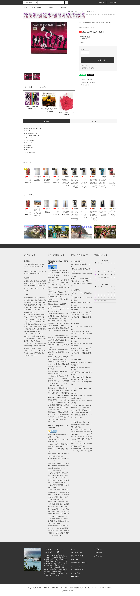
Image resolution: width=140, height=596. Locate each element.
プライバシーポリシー (77, 566)
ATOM (77, 576)
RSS (72, 576)
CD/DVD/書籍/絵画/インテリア (89, 22)
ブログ (82, 11)
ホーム (25, 7)
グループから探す (49, 7)
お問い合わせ (90, 11)
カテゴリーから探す (36, 7)
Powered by (60, 591)
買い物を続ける (85, 85)
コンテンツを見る (61, 7)
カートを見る (98, 552)
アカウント (102, 2)
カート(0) (113, 2)
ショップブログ (75, 573)
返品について (83, 66)
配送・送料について (77, 556)
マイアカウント (99, 549)
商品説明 (47, 121)
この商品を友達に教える (87, 79)
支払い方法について (77, 552)
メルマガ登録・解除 (72, 11)
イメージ (93, 121)
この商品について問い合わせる (89, 82)
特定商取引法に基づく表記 (87, 68)
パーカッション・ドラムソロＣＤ (104, 22)
